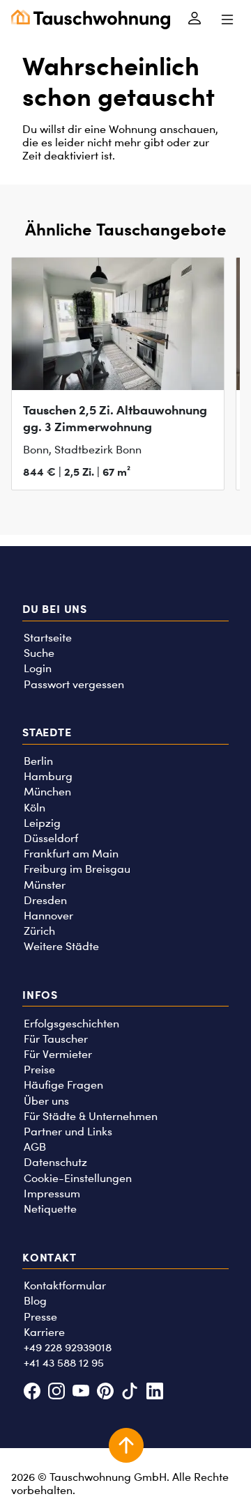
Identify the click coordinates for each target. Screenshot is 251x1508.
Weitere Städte (61, 946)
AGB (35, 1146)
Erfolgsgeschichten (71, 1023)
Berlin (38, 761)
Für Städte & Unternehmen (91, 1116)
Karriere (44, 1332)
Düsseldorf (51, 838)
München (47, 791)
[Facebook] (31, 1393)
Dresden (45, 900)
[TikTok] (130, 1393)
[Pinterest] (105, 1393)
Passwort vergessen (74, 684)
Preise (39, 1069)
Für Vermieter (58, 1054)
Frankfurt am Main (71, 853)
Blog (35, 1300)
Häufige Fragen (63, 1084)
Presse (40, 1316)
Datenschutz (55, 1162)
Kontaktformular (65, 1285)
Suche (39, 653)
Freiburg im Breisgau (77, 869)
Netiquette (50, 1208)
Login (38, 668)
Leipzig (42, 823)
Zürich (39, 931)
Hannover (48, 915)
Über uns (46, 1100)
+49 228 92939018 (68, 1347)
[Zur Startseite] (90, 19)
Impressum (52, 1193)
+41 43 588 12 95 (64, 1362)
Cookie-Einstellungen (78, 1178)
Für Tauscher (56, 1039)
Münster (45, 885)
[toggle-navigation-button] (227, 19)
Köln (34, 807)
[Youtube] (80, 1393)
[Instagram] (56, 1393)
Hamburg (48, 776)
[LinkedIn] (154, 1393)
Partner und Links (68, 1131)
